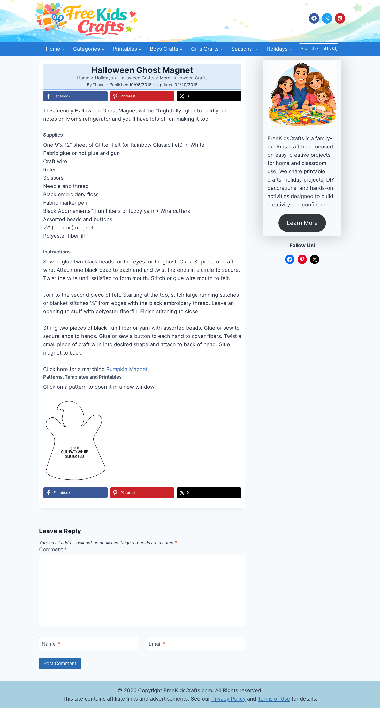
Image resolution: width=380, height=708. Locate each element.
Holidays (104, 77)
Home (83, 77)
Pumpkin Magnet (127, 369)
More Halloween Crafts (184, 77)
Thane (98, 84)
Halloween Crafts (136, 77)
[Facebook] (314, 18)
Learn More (302, 222)
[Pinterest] (340, 18)
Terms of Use (274, 699)
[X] (327, 18)
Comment (53, 549)
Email (157, 644)
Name (51, 644)
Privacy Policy (228, 699)
